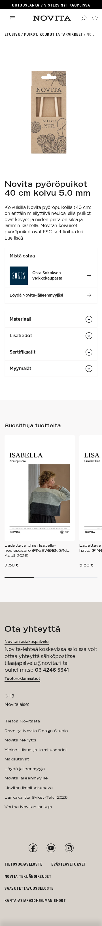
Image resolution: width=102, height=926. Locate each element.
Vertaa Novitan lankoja (28, 806)
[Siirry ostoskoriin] (94, 18)
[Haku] (83, 18)
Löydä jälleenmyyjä (25, 768)
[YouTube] (51, 848)
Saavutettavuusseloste (29, 888)
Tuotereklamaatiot (22, 678)
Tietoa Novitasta (22, 721)
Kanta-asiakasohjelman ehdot (35, 900)
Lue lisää (14, 238)
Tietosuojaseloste (23, 864)
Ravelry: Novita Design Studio (36, 730)
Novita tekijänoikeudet (28, 876)
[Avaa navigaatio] (12, 18)
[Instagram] (69, 848)
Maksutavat (17, 759)
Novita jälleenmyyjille (26, 778)
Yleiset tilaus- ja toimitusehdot (36, 749)
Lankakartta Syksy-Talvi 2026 (36, 797)
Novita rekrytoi (20, 740)
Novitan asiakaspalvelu (27, 641)
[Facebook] (32, 848)
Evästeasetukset (68, 864)
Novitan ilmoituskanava (29, 787)
